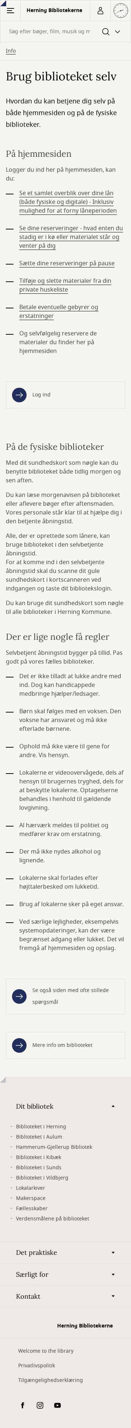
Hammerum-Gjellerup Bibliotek (54, 1147)
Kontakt (28, 1296)
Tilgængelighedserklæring (50, 1380)
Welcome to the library (46, 1351)
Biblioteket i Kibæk (38, 1157)
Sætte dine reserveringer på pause (67, 263)
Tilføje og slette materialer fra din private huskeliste (65, 285)
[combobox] (65, 31)
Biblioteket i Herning (41, 1127)
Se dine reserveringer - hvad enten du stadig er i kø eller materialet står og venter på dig (71, 237)
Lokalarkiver (30, 1188)
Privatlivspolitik (36, 1366)
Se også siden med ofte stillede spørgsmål (70, 996)
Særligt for (32, 1274)
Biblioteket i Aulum (39, 1137)
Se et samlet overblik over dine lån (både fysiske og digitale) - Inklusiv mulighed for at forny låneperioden (68, 202)
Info (11, 51)
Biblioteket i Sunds (38, 1167)
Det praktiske (36, 1252)
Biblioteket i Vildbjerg (42, 1178)
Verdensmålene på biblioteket (52, 1219)
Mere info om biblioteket (62, 1045)
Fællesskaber (32, 1208)
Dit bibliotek (34, 1106)
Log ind (41, 395)
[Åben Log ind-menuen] (100, 10)
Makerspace (30, 1198)
